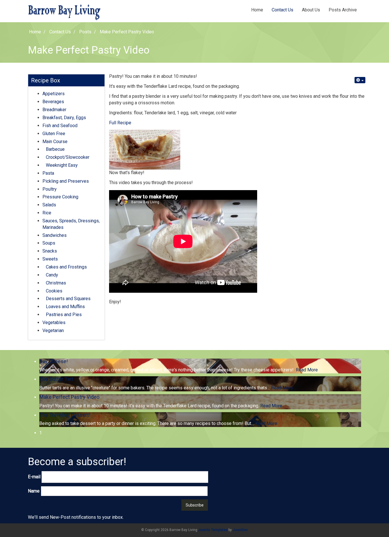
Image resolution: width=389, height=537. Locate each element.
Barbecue (55, 149)
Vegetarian (53, 330)
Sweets (50, 259)
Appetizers (53, 93)
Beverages (53, 101)
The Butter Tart (56, 379)
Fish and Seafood (59, 125)
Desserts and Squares (68, 298)
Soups (48, 243)
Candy (52, 275)
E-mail (34, 476)
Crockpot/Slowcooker (67, 157)
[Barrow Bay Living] (66, 12)
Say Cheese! (53, 361)
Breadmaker (54, 109)
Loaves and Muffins (65, 306)
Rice (46, 212)
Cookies (54, 291)
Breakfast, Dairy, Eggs (64, 117)
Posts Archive (343, 10)
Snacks (49, 251)
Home (257, 10)
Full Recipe (120, 122)
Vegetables (53, 322)
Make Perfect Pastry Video (69, 397)
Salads (49, 205)
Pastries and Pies (64, 314)
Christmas (56, 283)
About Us (311, 10)
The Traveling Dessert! (64, 415)
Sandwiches (54, 235)
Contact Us (282, 10)
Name (34, 491)
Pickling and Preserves (65, 181)
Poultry (49, 189)
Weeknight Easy (62, 165)
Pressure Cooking (60, 197)
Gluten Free (53, 133)
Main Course (54, 141)
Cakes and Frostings (66, 267)
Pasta (48, 173)
